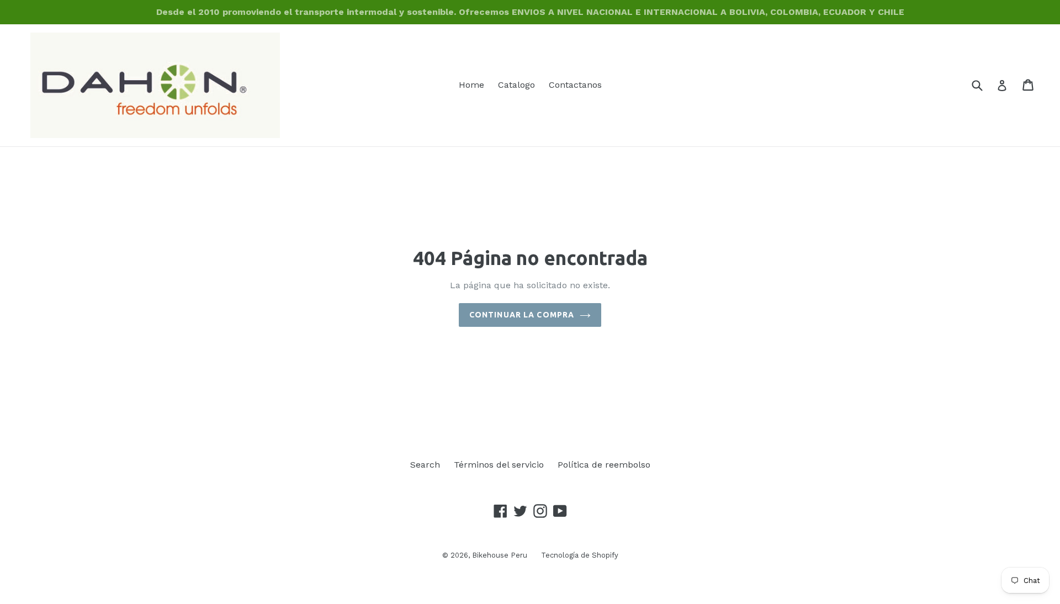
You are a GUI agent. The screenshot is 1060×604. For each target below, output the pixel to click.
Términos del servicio (499, 464)
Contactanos (575, 85)
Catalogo (516, 85)
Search (425, 464)
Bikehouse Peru (499, 555)
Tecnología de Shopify (579, 555)
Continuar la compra (521, 314)
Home (471, 85)
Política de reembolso (604, 464)
